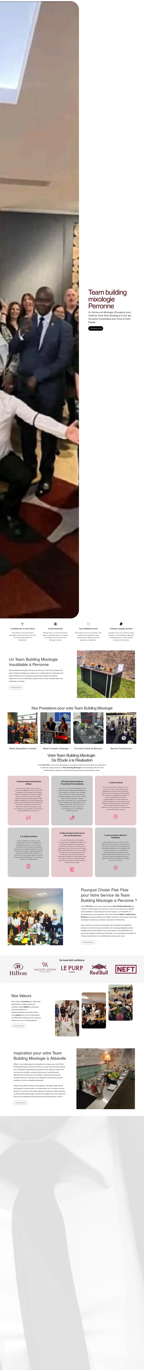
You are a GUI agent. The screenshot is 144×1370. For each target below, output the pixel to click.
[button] (21, 1103)
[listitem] (28, 800)
